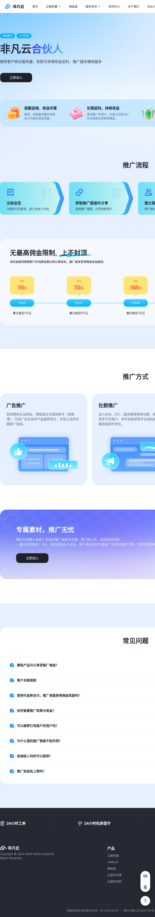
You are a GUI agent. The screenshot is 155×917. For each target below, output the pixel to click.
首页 (35, 6)
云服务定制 (114, 881)
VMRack (112, 862)
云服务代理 (114, 875)
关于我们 (133, 6)
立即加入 (16, 78)
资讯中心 (114, 6)
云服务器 (113, 855)
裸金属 (73, 6)
